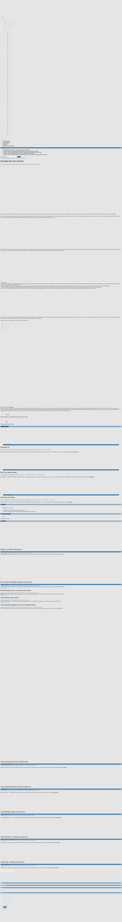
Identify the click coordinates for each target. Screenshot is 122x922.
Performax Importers (12, 109)
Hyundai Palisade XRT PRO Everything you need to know (16, 786)
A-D (6, 31)
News (4, 17)
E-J (6, 53)
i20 (3, 328)
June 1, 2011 (3, 164)
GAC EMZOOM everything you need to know (13, 811)
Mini (9, 102)
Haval (9, 69)
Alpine (9, 33)
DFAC (9, 50)
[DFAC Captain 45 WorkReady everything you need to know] (24, 579)
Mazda (9, 97)
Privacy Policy (6, 143)
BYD (9, 42)
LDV (9, 92)
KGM (9, 85)
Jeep (9, 82)
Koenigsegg (10, 87)
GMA (9, 64)
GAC (9, 62)
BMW (9, 38)
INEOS (9, 75)
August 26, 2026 (4, 790)
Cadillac (9, 43)
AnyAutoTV (5, 138)
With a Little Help (4, 890)
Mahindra (10, 94)
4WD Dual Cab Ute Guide (8, 903)
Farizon (9, 55)
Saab (9, 120)
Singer (9, 121)
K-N (6, 84)
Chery (9, 45)
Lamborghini (10, 88)
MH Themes (26, 920)
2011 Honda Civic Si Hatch (8, 497)
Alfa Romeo (10, 32)
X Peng (9, 133)
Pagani (9, 108)
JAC (9, 79)
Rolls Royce (10, 118)
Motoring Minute (6, 135)
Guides (4, 18)
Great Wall (10, 66)
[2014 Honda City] (13, 443)
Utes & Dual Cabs (9, 21)
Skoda (9, 122)
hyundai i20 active (6, 327)
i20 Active (5, 329)
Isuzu (9, 78)
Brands (4, 30)
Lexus (9, 90)
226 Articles (11, 407)
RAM (9, 114)
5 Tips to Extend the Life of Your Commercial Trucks (14, 761)
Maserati (10, 95)
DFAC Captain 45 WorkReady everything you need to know (16, 582)
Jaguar (9, 81)
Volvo (9, 132)
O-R (6, 106)
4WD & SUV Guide (10, 19)
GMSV (9, 65)
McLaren (10, 98)
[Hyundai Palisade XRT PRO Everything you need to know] (13, 784)
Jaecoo (9, 80)
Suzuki (9, 127)
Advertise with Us (6, 142)
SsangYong (10, 125)
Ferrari (9, 56)
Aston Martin (10, 34)
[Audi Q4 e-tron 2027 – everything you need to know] (13, 834)
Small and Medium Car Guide (12, 26)
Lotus (9, 93)
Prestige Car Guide (9, 27)
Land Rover (10, 89)
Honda (9, 70)
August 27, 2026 (4, 592)
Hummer (10, 72)
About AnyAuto (6, 141)
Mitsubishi (10, 103)
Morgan (9, 104)
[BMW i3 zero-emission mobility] (13, 468)
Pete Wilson (9, 499)
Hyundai (10, 73)
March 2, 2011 (3, 499)
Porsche (9, 112)
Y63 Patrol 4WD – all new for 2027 (10, 597)
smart (9, 124)
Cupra (9, 49)
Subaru (9, 126)
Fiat (9, 57)
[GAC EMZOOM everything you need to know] (13, 809)
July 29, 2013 (3, 474)
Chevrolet (10, 46)
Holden (9, 67)
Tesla (9, 128)
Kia (9, 86)
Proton (9, 113)
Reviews (5, 16)
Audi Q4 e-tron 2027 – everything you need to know (14, 836)
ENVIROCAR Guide (10, 22)
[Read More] (76, 451)
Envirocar (5, 322)
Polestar (9, 111)
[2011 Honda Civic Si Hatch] (13, 493)
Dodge (9, 51)
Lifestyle (5, 137)
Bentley (9, 37)
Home (4, 15)
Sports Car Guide (9, 29)
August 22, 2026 (4, 840)
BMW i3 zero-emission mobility (9, 472)
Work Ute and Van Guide (11, 23)
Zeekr (9, 134)
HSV (9, 71)
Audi (9, 35)
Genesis (9, 63)
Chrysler (10, 47)
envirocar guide (6, 323)
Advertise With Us (3, 885)
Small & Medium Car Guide (34, 164)
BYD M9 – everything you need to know (11, 549)
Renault (9, 117)
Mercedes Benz (11, 100)
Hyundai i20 (5, 326)
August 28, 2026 (4, 552)
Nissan (9, 105)
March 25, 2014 (4, 449)
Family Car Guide (9, 24)
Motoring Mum (6, 136)
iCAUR (9, 74)
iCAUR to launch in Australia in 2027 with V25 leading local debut (18, 604)
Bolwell (9, 39)
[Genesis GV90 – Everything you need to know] (13, 859)
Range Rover (10, 116)
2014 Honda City (5, 447)
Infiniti (9, 77)
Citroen (9, 48)
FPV (9, 61)
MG (9, 101)
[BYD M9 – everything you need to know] (24, 546)
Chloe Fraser (8, 164)
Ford (9, 58)
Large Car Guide (9, 25)
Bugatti (9, 41)
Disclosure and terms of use (8, 145)
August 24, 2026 (4, 815)
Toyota (9, 129)
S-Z (6, 119)
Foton (9, 59)
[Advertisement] (24, 11)
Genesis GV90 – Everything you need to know (13, 862)
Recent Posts (3, 521)
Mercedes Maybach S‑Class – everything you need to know (16, 590)
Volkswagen (10, 130)
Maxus (9, 96)
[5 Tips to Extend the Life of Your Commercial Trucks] (24, 759)
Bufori (9, 40)
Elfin (9, 54)
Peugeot (9, 110)
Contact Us (5, 144)
